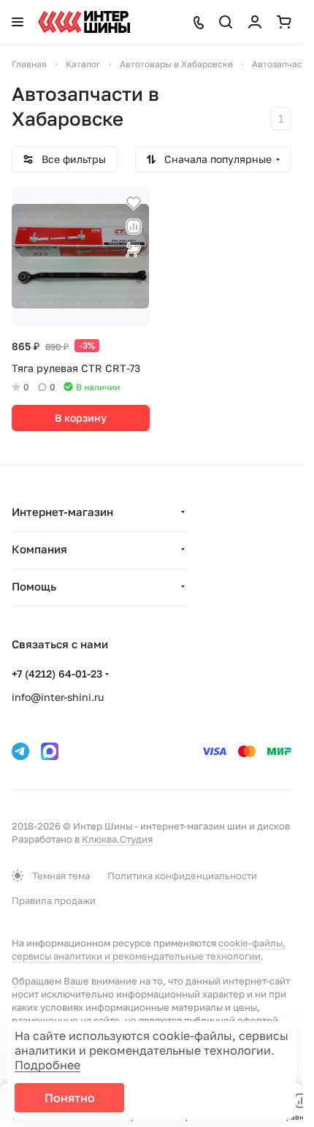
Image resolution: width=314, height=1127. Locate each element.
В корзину (81, 417)
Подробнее (47, 1065)
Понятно (70, 1097)
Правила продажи (54, 900)
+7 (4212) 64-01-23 (57, 673)
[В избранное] (133, 203)
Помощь (34, 586)
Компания (39, 548)
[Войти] (255, 22)
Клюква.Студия (117, 839)
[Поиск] (225, 22)
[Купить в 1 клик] (133, 250)
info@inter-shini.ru (58, 697)
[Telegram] (20, 751)
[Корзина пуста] (284, 22)
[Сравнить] (133, 226)
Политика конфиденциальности (182, 875)
